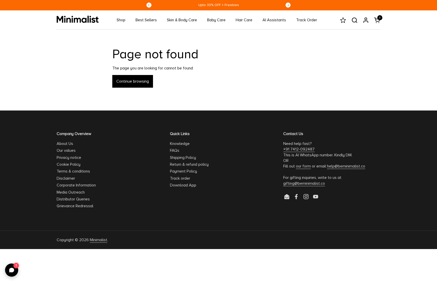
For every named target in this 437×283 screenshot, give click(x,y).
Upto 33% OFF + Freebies (218, 5)
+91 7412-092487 (299, 149)
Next (288, 5)
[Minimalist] (78, 19)
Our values (66, 150)
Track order (180, 178)
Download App (183, 185)
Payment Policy (183, 171)
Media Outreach (71, 192)
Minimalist (98, 239)
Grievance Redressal (75, 206)
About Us (65, 143)
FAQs (174, 150)
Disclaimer (66, 178)
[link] (121, 20)
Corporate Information (76, 185)
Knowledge (180, 143)
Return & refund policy (189, 164)
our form (303, 166)
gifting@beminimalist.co (304, 183)
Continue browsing (132, 81)
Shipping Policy (183, 157)
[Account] (366, 20)
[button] (354, 20)
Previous (148, 5)
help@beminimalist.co (346, 166)
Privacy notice (69, 157)
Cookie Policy (68, 164)
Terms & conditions (73, 171)
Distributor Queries (73, 199)
